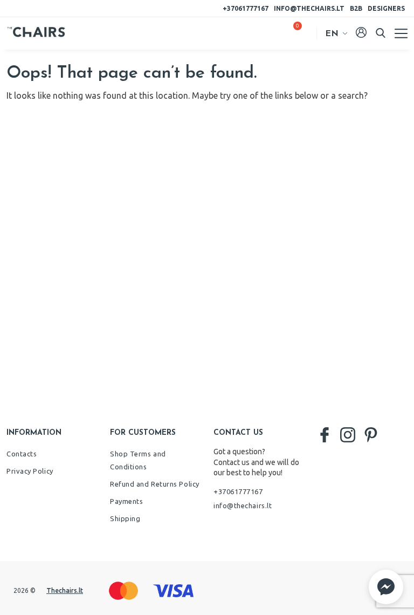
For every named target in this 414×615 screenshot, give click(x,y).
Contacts (21, 453)
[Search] (380, 33)
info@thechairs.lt (309, 8)
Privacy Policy (29, 471)
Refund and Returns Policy (154, 484)
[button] (386, 587)
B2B (356, 8)
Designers (386, 8)
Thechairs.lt (64, 590)
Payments (126, 501)
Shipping (125, 518)
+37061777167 (245, 8)
